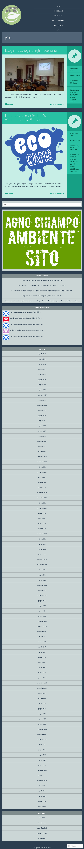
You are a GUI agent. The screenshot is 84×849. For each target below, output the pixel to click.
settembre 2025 (42, 374)
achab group (74, 154)
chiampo (73, 89)
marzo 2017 (42, 673)
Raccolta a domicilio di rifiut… (31, 312)
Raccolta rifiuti (58, 20)
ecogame (73, 92)
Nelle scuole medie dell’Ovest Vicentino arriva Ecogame (28, 117)
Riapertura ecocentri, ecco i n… (32, 324)
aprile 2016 (42, 719)
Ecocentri (58, 16)
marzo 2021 (42, 523)
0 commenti (10, 104)
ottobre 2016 (42, 693)
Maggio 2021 (42, 518)
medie (76, 94)
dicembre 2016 (42, 683)
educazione (74, 161)
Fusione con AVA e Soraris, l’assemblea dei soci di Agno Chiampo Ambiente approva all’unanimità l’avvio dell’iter (42, 301)
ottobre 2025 (42, 369)
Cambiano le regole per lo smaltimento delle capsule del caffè (42, 280)
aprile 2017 (42, 667)
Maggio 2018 (42, 606)
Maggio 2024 (42, 421)
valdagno (73, 101)
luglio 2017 (42, 652)
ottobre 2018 (42, 590)
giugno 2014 (42, 801)
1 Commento (11, 193)
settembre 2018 (42, 595)
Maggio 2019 (42, 575)
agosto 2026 (42, 354)
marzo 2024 (42, 431)
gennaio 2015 (42, 775)
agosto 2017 (42, 647)
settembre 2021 (42, 508)
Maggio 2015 (42, 755)
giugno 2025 (42, 380)
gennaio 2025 (42, 400)
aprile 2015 (42, 760)
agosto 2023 (42, 452)
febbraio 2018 (42, 621)
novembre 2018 (42, 585)
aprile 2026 (42, 364)
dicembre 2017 (42, 626)
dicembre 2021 (42, 493)
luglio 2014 (42, 796)
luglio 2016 (42, 703)
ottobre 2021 (42, 503)
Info (58, 30)
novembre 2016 (42, 688)
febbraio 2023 (42, 457)
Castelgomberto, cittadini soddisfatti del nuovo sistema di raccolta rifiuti (42, 285)
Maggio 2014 (42, 806)
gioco (72, 94)
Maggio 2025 (42, 385)
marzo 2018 (42, 616)
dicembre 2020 (42, 534)
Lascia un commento (57, 104)
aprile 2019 (42, 580)
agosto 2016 (42, 698)
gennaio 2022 (42, 488)
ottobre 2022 (42, 467)
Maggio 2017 (42, 662)
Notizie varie (58, 11)
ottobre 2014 (42, 786)
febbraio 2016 (42, 729)
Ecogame (20, 94)
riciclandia (73, 171)
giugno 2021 (42, 513)
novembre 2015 (42, 734)
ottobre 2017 (42, 637)
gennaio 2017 (42, 678)
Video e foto (58, 25)
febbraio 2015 (42, 770)
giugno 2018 (42, 601)
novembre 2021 (42, 498)
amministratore (75, 75)
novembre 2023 (42, 441)
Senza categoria (73, 83)
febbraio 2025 (42, 395)
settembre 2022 (42, 472)
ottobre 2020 (42, 539)
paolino (72, 166)
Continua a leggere (29, 97)
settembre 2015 (42, 739)
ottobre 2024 (42, 410)
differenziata (74, 91)
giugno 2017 (42, 657)
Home (58, 6)
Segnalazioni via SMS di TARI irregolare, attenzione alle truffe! (42, 296)
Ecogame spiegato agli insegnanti (31, 50)
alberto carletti (73, 157)
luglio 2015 (42, 745)
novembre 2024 (42, 405)
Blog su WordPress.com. (42, 848)
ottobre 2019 (42, 570)
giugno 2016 (42, 709)
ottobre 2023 (42, 446)
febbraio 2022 (42, 482)
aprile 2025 (42, 390)
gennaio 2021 (42, 529)
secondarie (74, 99)
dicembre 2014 (42, 781)
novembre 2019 (42, 565)
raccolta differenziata (74, 169)
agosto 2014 (42, 791)
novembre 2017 (42, 631)
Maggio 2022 (42, 477)
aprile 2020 (42, 549)
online (72, 96)
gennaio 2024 (42, 436)
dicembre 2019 (42, 559)
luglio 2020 (42, 544)
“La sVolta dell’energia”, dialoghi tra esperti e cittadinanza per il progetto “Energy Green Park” (42, 291)
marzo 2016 (42, 724)
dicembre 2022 (42, 462)
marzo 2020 (42, 554)
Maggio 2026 (42, 359)
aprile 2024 (42, 426)
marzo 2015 (42, 765)
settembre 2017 (42, 642)
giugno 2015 (42, 750)
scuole (72, 97)
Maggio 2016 (42, 714)
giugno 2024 (42, 416)
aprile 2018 (42, 611)
